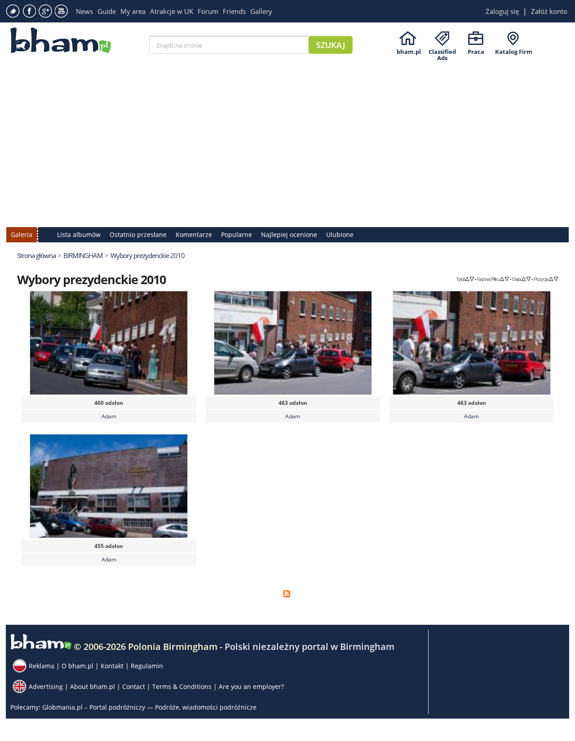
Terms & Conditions (182, 686)
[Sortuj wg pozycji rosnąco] (551, 278)
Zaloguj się (502, 11)
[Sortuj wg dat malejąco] (528, 278)
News (84, 11)
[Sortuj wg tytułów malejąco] (472, 278)
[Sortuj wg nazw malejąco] (507, 278)
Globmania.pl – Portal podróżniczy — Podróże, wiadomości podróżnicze (149, 707)
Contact (133, 686)
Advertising (46, 686)
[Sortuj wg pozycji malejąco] (556, 278)
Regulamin (147, 666)
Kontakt (112, 666)
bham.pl (409, 52)
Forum (208, 11)
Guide (106, 11)
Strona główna (36, 255)
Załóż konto (549, 11)
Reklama (41, 666)
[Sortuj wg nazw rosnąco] (502, 278)
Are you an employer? (251, 686)
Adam (109, 416)
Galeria (21, 234)
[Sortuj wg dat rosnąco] (524, 278)
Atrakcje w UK (171, 11)
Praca (476, 52)
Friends (234, 11)
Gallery (261, 11)
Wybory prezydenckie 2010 (148, 255)
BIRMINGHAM (83, 255)
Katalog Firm (513, 52)
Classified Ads (442, 52)
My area (133, 11)
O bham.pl (77, 666)
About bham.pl (92, 686)
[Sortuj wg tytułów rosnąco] (467, 278)
